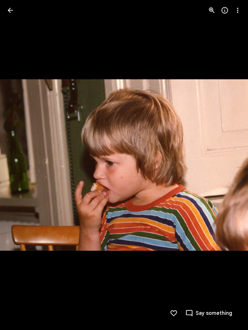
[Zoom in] (211, 10)
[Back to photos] (10, 10)
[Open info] (224, 10)
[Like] (174, 313)
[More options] (237, 10)
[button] (18, 165)
